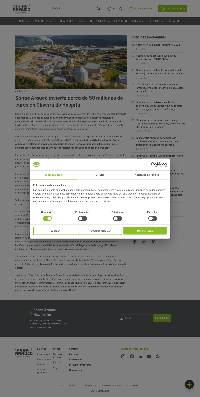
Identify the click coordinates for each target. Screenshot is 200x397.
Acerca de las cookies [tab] (147, 174)
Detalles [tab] (100, 174)
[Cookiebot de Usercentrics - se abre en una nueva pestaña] (153, 164)
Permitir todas (145, 231)
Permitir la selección (100, 231)
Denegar (55, 231)
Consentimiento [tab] (53, 174)
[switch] (82, 218)
